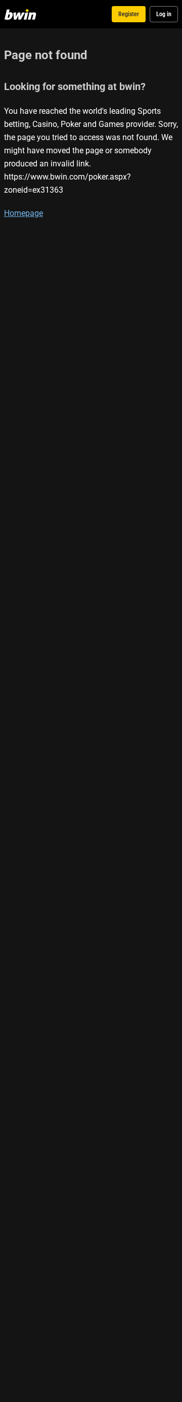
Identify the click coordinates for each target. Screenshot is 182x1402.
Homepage (23, 213)
